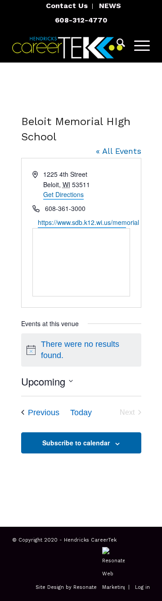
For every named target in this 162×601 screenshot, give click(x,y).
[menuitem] (67, 6)
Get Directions (63, 194)
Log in (142, 587)
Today (81, 412)
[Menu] (137, 45)
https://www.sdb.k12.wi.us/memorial (82, 222)
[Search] (116, 45)
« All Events (118, 151)
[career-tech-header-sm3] (67, 45)
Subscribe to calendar (76, 442)
